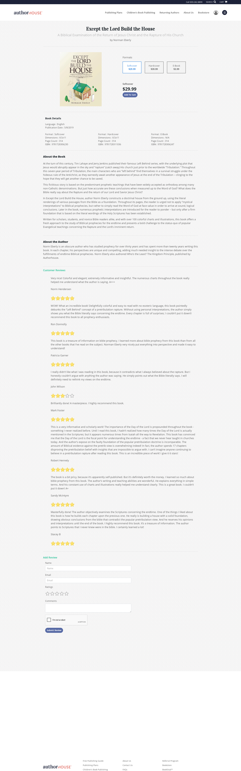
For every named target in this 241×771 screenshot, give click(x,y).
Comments (51, 600)
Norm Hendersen (61, 289)
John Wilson (58, 386)
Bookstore (203, 12)
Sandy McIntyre (60, 495)
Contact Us (128, 765)
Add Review (50, 557)
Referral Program (170, 761)
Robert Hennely (60, 460)
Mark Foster (58, 410)
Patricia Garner (59, 355)
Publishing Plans (113, 12)
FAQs (125, 769)
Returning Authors (169, 12)
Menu (225, 12)
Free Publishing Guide (93, 761)
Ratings (49, 586)
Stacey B (56, 534)
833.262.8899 (196, 2)
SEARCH (209, 2)
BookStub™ (167, 769)
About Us (189, 12)
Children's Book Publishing (141, 12)
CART (222, 2)
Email (48, 574)
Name (48, 562)
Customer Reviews (54, 270)
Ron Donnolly (59, 324)
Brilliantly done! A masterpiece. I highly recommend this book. (87, 403)
